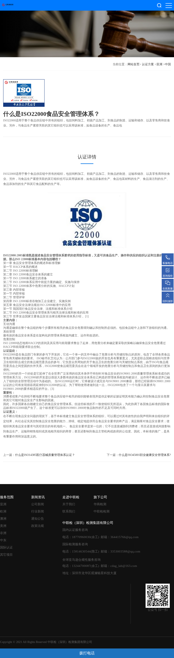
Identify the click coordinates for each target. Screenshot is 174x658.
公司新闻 (37, 504)
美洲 (3, 526)
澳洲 (3, 518)
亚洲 (159, 64)
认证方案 (148, 64)
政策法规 (37, 526)
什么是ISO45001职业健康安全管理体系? (145, 455)
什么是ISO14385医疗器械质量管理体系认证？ (45, 455)
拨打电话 (87, 653)
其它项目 (6, 554)
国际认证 (6, 547)
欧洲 (3, 511)
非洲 (3, 533)
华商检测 (100, 504)
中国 (168, 64)
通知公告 (37, 518)
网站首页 (133, 64)
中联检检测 (101, 511)
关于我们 (68, 504)
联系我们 (68, 511)
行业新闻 (37, 511)
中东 (3, 540)
